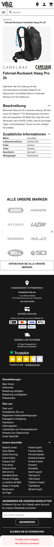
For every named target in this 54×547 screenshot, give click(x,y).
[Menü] (3, 12)
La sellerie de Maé (11, 482)
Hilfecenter (7, 387)
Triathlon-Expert (36, 482)
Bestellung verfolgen (12, 391)
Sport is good (35, 471)
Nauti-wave (8, 489)
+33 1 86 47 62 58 (27, 301)
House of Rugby (10, 478)
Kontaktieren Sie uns (27, 292)
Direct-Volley (8, 457)
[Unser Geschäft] (37, 4)
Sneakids (33, 468)
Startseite (7, 19)
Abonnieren (27, 522)
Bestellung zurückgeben (27, 346)
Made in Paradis (10, 485)
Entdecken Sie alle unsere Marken (27, 265)
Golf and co (8, 471)
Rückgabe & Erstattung (14, 418)
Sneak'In (32, 464)
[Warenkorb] (51, 4)
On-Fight (6, 492)
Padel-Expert (35, 447)
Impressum (8, 422)
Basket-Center (9, 447)
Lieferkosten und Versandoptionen (19, 429)
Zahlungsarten (9, 425)
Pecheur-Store (35, 451)
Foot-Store (7, 464)
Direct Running (10, 454)
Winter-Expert (35, 489)
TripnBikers (34, 485)
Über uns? (7, 408)
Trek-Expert (34, 478)
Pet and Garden (36, 454)
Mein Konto (8, 384)
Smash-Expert (35, 461)
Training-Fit (34, 475)
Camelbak (15, 67)
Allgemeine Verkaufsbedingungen (19, 415)
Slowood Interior (36, 457)
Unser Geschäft (10, 436)
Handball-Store (10, 475)
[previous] (2, 232)
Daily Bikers (8, 451)
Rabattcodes (8, 398)
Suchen (17, 12)
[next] (52, 232)
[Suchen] (10, 12)
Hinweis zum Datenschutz (15, 432)
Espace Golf (8, 461)
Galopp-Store (9, 468)
